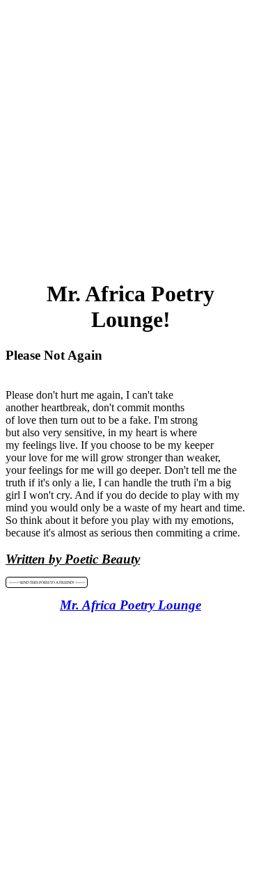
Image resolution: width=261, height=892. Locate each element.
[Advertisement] (130, 136)
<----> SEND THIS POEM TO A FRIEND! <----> (47, 582)
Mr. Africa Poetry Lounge (130, 605)
